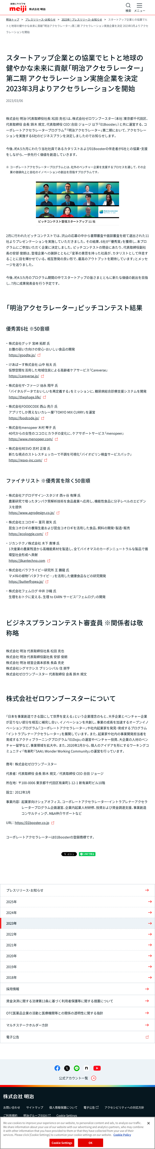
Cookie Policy (122, 1135)
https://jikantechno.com (27, 560)
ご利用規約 (10, 1115)
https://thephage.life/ (25, 397)
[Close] (148, 1123)
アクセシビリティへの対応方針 (124, 1107)
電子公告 (89, 1107)
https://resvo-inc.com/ (25, 460)
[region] (77, 1133)
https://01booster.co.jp (32, 822)
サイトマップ (34, 1107)
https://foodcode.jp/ (24, 417)
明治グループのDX (35, 1115)
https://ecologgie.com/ (26, 533)
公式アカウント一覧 (73, 1078)
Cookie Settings (67, 1115)
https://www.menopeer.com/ (31, 438)
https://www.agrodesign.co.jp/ (31, 512)
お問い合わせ (11, 1107)
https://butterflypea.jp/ (26, 581)
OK (90, 1143)
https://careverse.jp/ (24, 375)
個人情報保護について (63, 1107)
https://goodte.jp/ (22, 354)
